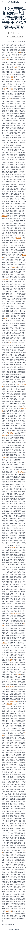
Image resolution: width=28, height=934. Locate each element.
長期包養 (18, 675)
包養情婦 (5, 60)
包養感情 (14, 267)
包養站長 (18, 238)
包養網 (15, 67)
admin (18, 33)
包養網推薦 (5, 279)
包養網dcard (11, 433)
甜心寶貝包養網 (15, 614)
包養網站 (4, 216)
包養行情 (4, 457)
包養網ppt (21, 472)
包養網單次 (9, 911)
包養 (20, 52)
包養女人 (6, 318)
